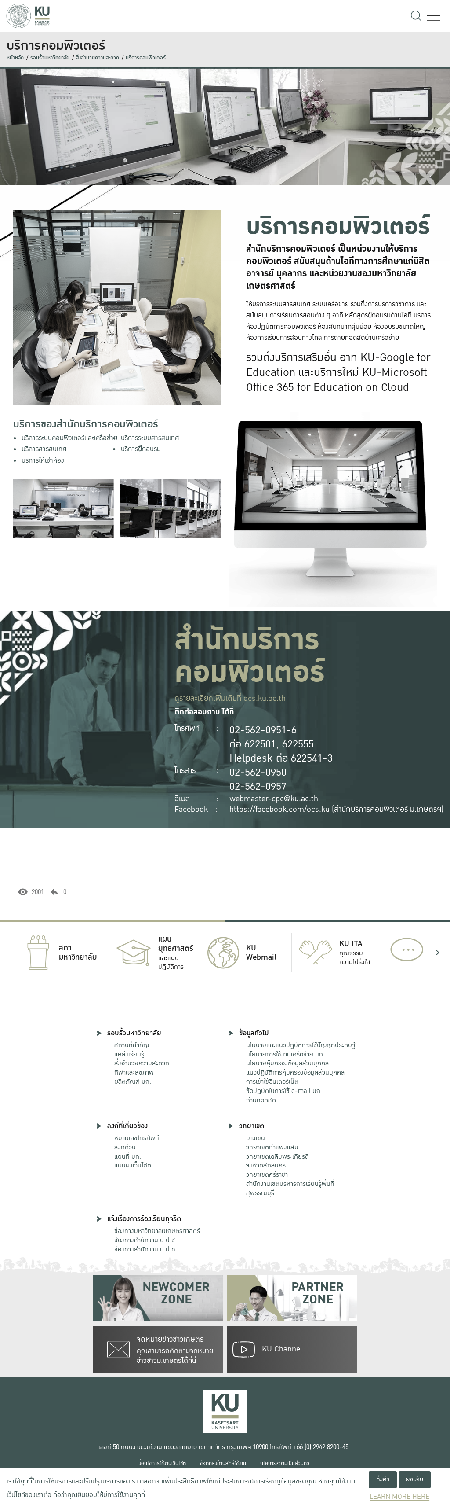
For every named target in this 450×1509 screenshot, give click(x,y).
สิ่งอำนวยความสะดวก (97, 58)
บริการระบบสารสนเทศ (150, 438)
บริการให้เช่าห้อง (43, 460)
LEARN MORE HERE (399, 1496)
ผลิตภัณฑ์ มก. (132, 1081)
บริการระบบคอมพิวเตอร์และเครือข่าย (69, 438)
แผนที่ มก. (127, 1156)
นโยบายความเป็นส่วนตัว (284, 1463)
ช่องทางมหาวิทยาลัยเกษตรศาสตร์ (157, 1231)
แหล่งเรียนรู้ (129, 1054)
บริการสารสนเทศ (44, 449)
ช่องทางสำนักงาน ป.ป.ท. (145, 1249)
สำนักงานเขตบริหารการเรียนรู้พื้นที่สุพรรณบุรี (290, 1188)
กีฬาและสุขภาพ (134, 1072)
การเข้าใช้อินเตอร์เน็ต (272, 1081)
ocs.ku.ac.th (264, 698)
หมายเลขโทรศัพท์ (136, 1138)
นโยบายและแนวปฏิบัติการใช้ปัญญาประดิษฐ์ (300, 1045)
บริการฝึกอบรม (141, 449)
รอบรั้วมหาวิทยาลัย (49, 58)
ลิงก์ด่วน (125, 1147)
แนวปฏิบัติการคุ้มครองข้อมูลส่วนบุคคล (295, 1072)
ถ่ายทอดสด (261, 1100)
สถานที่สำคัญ (131, 1045)
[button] (12, 952)
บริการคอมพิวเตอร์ (146, 58)
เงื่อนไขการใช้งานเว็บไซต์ (162, 1463)
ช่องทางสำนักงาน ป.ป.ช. (145, 1240)
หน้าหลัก (15, 58)
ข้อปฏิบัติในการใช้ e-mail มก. (284, 1091)
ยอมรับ (414, 1479)
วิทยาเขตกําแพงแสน (272, 1147)
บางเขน (255, 1138)
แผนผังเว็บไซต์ (132, 1165)
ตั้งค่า (382, 1479)
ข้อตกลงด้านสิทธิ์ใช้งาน (223, 1463)
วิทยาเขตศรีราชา (267, 1174)
